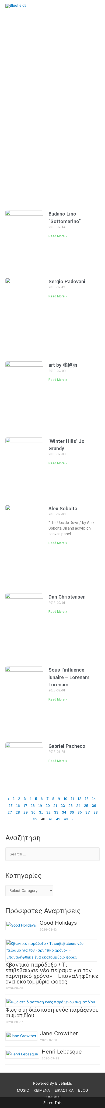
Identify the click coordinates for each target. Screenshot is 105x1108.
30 (33, 812)
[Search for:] (52, 854)
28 (18, 812)
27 (10, 812)
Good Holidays (58, 923)
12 (79, 798)
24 (78, 805)
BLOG (83, 1090)
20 (48, 805)
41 (50, 819)
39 (35, 819)
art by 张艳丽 (62, 365)
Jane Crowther (59, 1033)
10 (65, 798)
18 (33, 805)
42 (58, 819)
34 (64, 812)
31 (41, 812)
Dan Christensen (67, 597)
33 (56, 812)
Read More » (57, 236)
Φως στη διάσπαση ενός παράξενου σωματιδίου (52, 1013)
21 (55, 805)
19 (40, 805)
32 (48, 812)
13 (87, 798)
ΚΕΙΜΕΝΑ (42, 1090)
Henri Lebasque (62, 1051)
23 (70, 805)
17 (25, 805)
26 (94, 805)
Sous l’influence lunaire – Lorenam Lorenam (68, 677)
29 (25, 812)
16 (18, 805)
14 (94, 798)
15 (11, 805)
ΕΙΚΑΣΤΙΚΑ (64, 1090)
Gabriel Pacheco (66, 746)
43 (66, 819)
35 (72, 812)
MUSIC (23, 1090)
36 (80, 812)
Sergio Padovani (66, 281)
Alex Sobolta (62, 508)
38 (95, 812)
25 (86, 805)
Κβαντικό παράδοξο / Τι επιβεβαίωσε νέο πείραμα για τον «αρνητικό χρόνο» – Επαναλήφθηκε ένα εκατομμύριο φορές (51, 973)
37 (87, 812)
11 (72, 798)
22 (63, 805)
